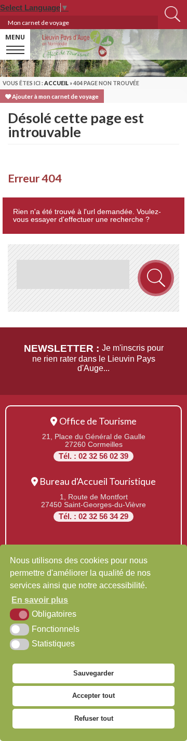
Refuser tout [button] (93, 718)
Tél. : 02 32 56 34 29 (93, 516)
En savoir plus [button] (39, 600)
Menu (15, 37)
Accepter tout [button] (93, 695)
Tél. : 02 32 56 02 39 (93, 456)
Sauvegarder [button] (93, 673)
